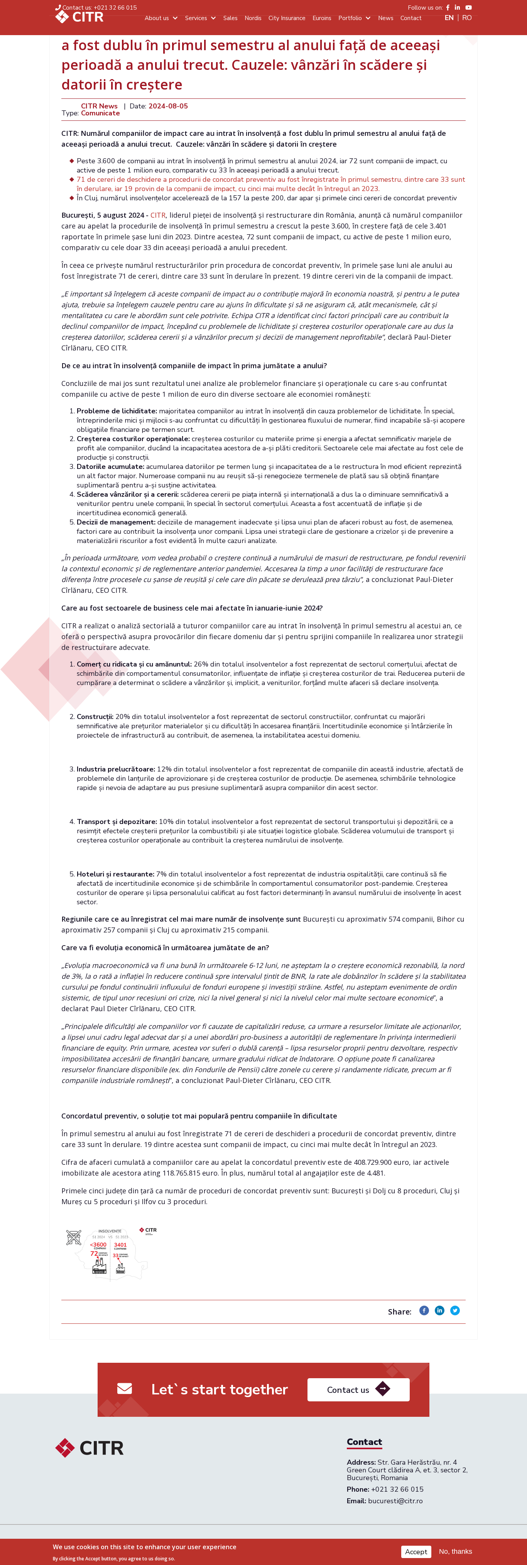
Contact (411, 18)
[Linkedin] (439, 1313)
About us (157, 18)
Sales (230, 18)
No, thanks (455, 1552)
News (386, 18)
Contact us (348, 1390)
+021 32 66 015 (99, 8)
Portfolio (350, 18)
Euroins (321, 18)
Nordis (253, 18)
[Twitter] (455, 1313)
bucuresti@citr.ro (395, 1501)
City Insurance (287, 18)
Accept (416, 1552)
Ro (467, 17)
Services (196, 18)
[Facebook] (424, 1313)
